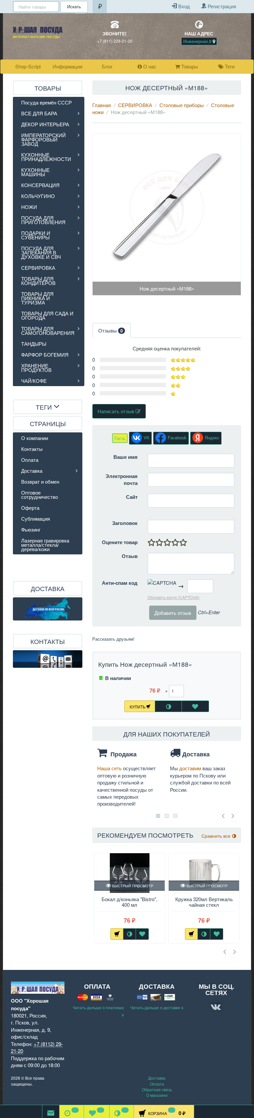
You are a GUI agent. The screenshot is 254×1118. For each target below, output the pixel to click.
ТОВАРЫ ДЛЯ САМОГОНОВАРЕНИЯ (47, 330)
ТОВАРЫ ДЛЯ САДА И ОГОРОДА (47, 315)
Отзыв (130, 556)
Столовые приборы (181, 104)
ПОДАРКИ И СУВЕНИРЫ (35, 235)
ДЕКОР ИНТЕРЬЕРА (45, 124)
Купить (138, 706)
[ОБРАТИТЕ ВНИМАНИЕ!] (50, 1111)
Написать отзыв (117, 411)
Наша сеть (110, 768)
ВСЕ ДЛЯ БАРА (39, 113)
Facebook (177, 437)
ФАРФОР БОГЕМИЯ (44, 354)
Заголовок (125, 523)
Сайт (132, 497)
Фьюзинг (30, 529)
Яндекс (212, 437)
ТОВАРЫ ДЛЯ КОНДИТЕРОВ (38, 280)
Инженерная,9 (198, 41)
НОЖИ (29, 206)
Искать (74, 6)
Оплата (29, 459)
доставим (190, 768)
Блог (107, 66)
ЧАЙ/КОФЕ (34, 380)
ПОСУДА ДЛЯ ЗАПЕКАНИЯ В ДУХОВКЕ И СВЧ (41, 252)
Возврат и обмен (40, 481)
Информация (67, 66)
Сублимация (35, 518)
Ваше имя (125, 457)
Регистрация (221, 6)
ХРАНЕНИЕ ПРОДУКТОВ (36, 367)
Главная (101, 104)
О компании (34, 437)
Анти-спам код (120, 582)
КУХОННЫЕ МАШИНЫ (35, 172)
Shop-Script (28, 66)
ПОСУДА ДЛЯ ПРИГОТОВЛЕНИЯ (43, 219)
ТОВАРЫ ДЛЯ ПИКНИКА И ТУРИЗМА (37, 298)
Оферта (30, 507)
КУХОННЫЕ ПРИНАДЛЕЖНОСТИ (46, 156)
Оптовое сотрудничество (39, 494)
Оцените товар (120, 542)
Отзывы (110, 330)
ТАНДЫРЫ (33, 343)
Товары (189, 66)
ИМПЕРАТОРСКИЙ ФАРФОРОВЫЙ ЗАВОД (43, 139)
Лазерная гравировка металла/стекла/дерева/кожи (45, 544)
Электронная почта (122, 480)
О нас (149, 66)
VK (146, 437)
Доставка (31, 470)
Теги (229, 66)
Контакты (32, 448)
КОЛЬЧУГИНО (38, 195)
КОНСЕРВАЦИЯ (40, 184)
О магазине (157, 1095)
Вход (183, 6)
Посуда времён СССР (46, 102)
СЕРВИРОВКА (135, 104)
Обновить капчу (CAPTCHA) (173, 597)
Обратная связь (157, 1089)
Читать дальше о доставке (155, 1007)
